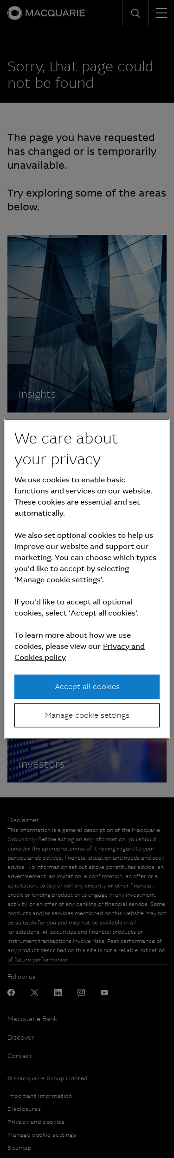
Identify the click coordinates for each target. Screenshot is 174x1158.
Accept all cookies (87, 686)
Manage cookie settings (87, 715)
